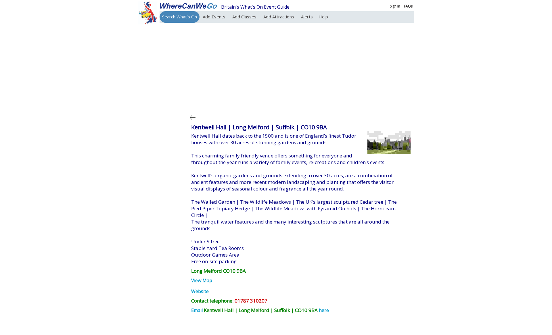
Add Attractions (279, 17)
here (324, 310)
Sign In (395, 6)
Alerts (307, 17)
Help (323, 17)
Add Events (215, 17)
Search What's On (179, 17)
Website (200, 291)
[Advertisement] (300, 67)
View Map (201, 280)
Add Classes (245, 17)
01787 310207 (251, 300)
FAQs (408, 6)
